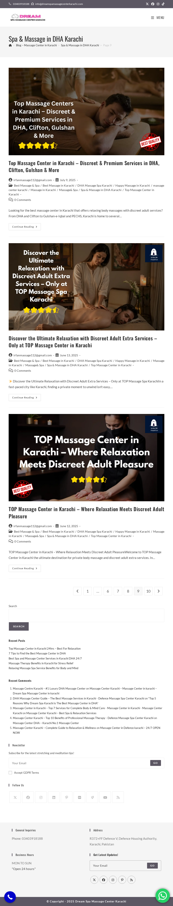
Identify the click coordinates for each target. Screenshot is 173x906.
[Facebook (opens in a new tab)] (152, 4)
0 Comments (22, 200)
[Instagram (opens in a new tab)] (158, 4)
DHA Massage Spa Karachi (94, 185)
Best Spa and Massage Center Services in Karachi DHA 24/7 (45, 658)
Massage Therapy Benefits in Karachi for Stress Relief (41, 663)
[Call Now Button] (10, 897)
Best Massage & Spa (26, 185)
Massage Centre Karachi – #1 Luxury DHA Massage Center (49, 688)
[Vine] (92, 797)
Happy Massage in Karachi (132, 185)
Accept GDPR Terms (26, 772)
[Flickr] (79, 797)
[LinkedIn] (53, 797)
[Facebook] (28, 797)
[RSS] (118, 797)
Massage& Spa (68, 190)
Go (155, 762)
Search (13, 606)
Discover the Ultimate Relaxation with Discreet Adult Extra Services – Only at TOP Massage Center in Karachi (83, 341)
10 (148, 591)
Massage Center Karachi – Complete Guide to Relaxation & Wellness (54, 728)
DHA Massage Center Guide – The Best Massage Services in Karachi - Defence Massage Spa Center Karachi (78, 698)
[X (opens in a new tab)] (147, 4)
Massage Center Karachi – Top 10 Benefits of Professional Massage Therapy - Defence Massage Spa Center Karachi (83, 718)
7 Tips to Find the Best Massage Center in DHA (37, 653)
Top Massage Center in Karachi (111, 365)
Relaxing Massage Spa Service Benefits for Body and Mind (43, 668)
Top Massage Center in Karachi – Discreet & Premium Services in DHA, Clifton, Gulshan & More (84, 166)
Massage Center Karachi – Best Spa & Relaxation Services (61, 713)
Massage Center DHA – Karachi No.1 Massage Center (46, 723)
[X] (15, 797)
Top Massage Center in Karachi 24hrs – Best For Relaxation (45, 648)
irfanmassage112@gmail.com (33, 180)
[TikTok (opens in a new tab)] (162, 4)
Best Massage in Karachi (58, 185)
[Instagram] (41, 797)
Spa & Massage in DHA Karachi (101, 190)
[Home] (10, 45)
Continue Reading (26, 227)
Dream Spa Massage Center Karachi (100, 901)
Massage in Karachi (43, 190)
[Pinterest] (66, 797)
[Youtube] (105, 797)
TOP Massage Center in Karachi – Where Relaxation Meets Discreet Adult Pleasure (86, 512)
